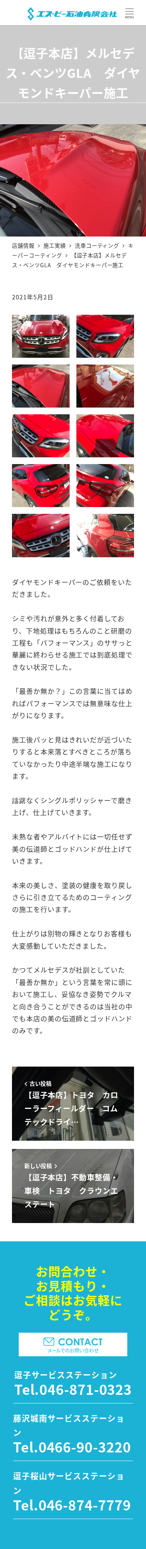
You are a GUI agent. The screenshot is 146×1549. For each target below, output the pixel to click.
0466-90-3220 (85, 1446)
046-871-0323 (85, 1389)
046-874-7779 (85, 1504)
